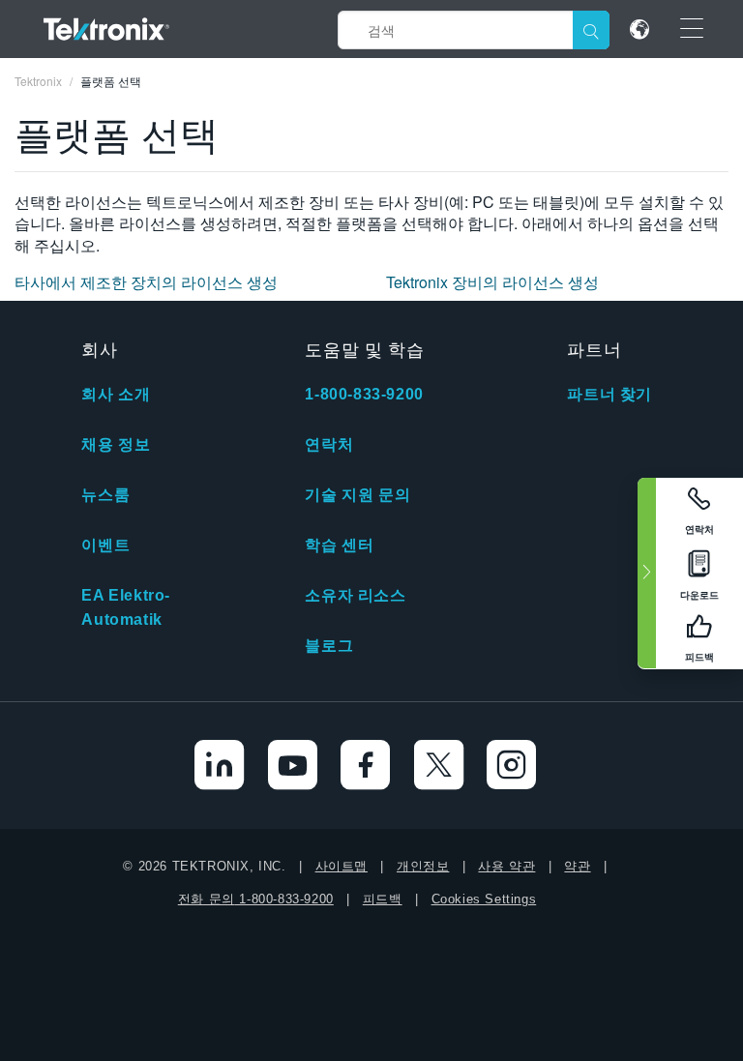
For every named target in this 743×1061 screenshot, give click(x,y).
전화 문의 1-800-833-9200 (256, 899)
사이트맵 (341, 866)
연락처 (329, 444)
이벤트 (105, 545)
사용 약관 (506, 866)
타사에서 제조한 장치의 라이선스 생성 (146, 282)
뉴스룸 (105, 494)
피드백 (382, 899)
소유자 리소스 (355, 595)
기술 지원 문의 (357, 494)
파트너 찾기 (609, 394)
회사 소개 (115, 394)
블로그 (329, 645)
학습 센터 (339, 545)
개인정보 (423, 866)
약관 (577, 866)
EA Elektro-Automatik (125, 607)
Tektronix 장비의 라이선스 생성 (492, 282)
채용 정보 (115, 444)
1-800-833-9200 (364, 394)
